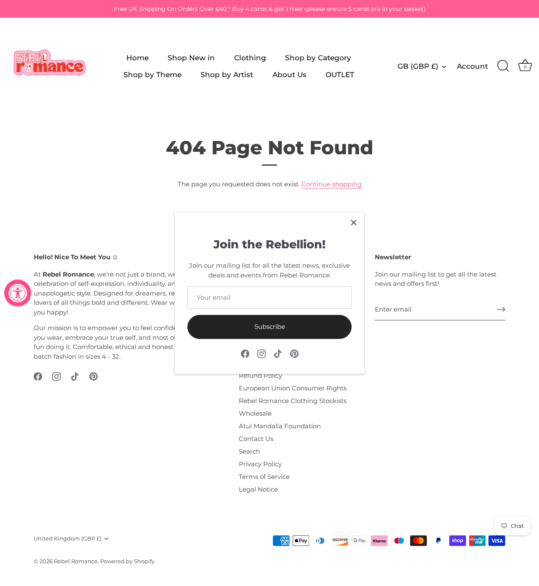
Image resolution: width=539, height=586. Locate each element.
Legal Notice (258, 489)
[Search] (503, 66)
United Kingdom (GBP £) (67, 538)
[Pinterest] (294, 353)
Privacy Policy (260, 464)
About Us (289, 74)
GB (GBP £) (418, 66)
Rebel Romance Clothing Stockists (293, 401)
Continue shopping (332, 184)
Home (137, 57)
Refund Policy (260, 375)
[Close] (353, 222)
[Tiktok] (278, 353)
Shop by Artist (226, 74)
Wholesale (255, 413)
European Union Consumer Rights (293, 388)
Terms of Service (264, 477)
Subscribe (269, 327)
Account (472, 66)
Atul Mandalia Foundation (280, 426)
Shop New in (191, 57)
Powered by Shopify (127, 561)
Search (249, 451)
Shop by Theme (152, 74)
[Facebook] (245, 353)
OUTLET (340, 74)
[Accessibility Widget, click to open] (17, 293)
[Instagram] (261, 353)
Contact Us (256, 439)
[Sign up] (501, 309)
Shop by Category (318, 57)
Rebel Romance (76, 561)
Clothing (250, 57)
